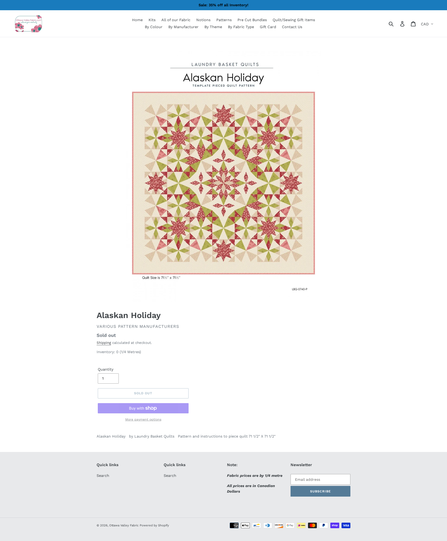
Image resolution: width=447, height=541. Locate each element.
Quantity (105, 369)
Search (103, 475)
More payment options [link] (143, 419)
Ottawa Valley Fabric (124, 525)
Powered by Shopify (154, 525)
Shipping (104, 343)
